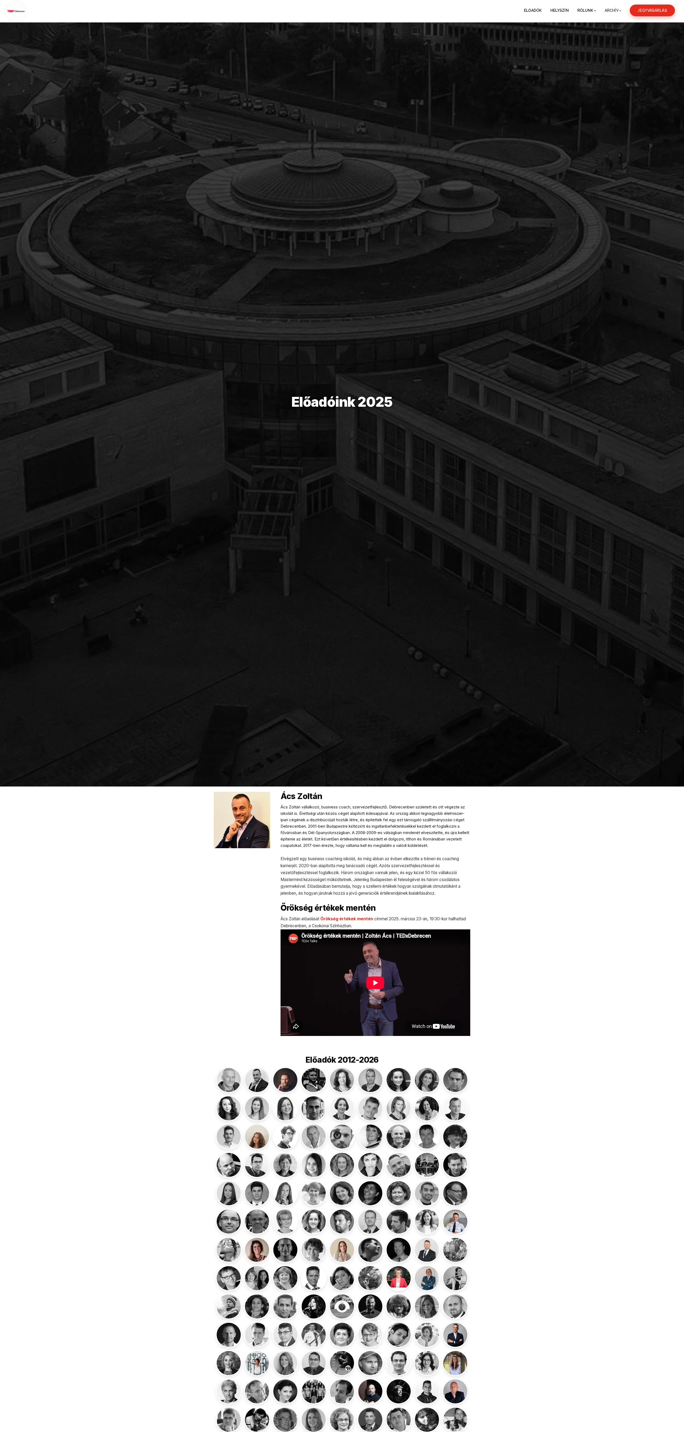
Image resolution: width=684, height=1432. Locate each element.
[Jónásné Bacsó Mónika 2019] (285, 1222)
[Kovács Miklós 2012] (370, 1250)
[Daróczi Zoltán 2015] (427, 1137)
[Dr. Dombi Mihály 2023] (257, 1165)
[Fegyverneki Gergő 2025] (399, 1165)
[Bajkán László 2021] (370, 1080)
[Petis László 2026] (455, 1335)
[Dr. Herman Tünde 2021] (285, 1193)
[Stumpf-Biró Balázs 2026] (370, 1391)
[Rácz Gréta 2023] (427, 1363)
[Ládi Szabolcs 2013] (314, 1278)
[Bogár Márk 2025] (229, 1137)
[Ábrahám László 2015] (229, 1080)
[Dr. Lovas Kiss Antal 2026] (427, 1278)
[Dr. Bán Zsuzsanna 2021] (342, 1108)
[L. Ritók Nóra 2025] (285, 1278)
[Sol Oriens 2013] (314, 1391)
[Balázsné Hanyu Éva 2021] (427, 1080)
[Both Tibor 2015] (314, 1137)
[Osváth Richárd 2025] (314, 1335)
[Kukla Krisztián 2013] (229, 1278)
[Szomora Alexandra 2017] (314, 1420)
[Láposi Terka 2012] (342, 1278)
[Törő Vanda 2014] (427, 1420)
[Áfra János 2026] (285, 1080)
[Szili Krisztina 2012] (257, 1420)
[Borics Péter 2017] (285, 1137)
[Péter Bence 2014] (399, 1335)
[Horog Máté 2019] (370, 1193)
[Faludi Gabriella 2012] (370, 1165)
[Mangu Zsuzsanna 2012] (257, 1306)
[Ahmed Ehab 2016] (314, 1080)
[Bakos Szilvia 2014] (399, 1080)
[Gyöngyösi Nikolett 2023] (229, 1193)
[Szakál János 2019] (229, 1420)
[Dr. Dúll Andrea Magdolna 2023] (285, 1165)
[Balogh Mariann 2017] (285, 1108)
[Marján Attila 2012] (285, 1306)
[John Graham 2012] (229, 1222)
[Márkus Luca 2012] (314, 1306)
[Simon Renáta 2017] (285, 1391)
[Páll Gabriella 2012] (342, 1335)
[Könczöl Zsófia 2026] (257, 1250)
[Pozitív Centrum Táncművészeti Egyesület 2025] (342, 1363)
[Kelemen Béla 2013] (342, 1222)
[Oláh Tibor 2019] (285, 1335)
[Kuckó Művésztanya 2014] (455, 1250)
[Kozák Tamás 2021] (399, 1250)
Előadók (533, 10)
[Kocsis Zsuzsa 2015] (229, 1250)
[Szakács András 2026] (455, 1391)
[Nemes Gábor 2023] (229, 1335)
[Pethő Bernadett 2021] (427, 1335)
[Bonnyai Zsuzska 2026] (257, 1137)
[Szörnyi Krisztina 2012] (342, 1420)
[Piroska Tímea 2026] (257, 1363)
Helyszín (559, 10)
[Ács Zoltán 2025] (257, 1080)
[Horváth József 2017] (427, 1193)
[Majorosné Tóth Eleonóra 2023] (455, 1278)
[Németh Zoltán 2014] (257, 1335)
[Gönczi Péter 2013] (455, 1165)
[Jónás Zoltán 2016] (257, 1222)
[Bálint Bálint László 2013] (455, 1080)
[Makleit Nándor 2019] (229, 1306)
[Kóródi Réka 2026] (342, 1250)
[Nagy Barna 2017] (455, 1306)
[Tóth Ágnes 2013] (455, 1420)
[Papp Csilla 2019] (370, 1335)
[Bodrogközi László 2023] (455, 1108)
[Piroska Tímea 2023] (229, 1363)
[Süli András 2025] (399, 1391)
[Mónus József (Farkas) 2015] (399, 1306)
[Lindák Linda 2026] (399, 1278)
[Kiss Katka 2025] (427, 1222)
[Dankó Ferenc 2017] (399, 1137)
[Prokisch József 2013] (370, 1363)
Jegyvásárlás (652, 10)
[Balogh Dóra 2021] (257, 1108)
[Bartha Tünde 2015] (399, 1108)
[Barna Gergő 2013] (370, 1108)
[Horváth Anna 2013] (399, 1193)
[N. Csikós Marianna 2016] (427, 1306)
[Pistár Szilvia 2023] (285, 1363)
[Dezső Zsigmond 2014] (229, 1165)
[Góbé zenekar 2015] (427, 1165)
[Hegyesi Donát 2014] (257, 1193)
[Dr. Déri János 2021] (455, 1137)
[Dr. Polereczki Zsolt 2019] (314, 1363)
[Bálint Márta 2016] (229, 1108)
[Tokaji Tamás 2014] (399, 1420)
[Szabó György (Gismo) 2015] (427, 1391)
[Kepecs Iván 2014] (399, 1222)
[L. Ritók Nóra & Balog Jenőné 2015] (257, 1278)
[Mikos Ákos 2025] (370, 1306)
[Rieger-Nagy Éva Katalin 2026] (455, 1363)
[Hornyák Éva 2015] (314, 1193)
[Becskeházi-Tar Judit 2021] (427, 1108)
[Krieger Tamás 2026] (427, 1250)
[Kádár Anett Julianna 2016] (314, 1222)
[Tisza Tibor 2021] (370, 1420)
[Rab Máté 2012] (399, 1363)
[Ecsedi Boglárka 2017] (314, 1165)
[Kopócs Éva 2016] (314, 1250)
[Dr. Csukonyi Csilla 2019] (370, 1137)
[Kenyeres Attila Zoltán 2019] (370, 1222)
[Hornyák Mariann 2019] (342, 1193)
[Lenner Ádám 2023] (370, 1278)
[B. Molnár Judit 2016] (342, 1080)
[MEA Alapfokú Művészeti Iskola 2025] (342, 1306)
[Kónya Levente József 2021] (285, 1250)
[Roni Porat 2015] (229, 1391)
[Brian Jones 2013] (342, 1137)
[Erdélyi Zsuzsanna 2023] (342, 1165)
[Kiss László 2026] (455, 1222)
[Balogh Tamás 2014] (314, 1108)
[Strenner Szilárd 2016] (342, 1391)
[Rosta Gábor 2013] (257, 1391)
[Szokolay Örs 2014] (285, 1420)
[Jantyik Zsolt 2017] (455, 1193)
